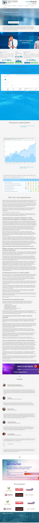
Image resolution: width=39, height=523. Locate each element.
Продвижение (20, 5)
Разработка (14, 5)
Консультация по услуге (13, 22)
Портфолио (27, 5)
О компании (9, 5)
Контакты (5, 7)
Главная (5, 5)
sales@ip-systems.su (25, 517)
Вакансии (32, 5)
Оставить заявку (10, 62)
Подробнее (18, 61)
